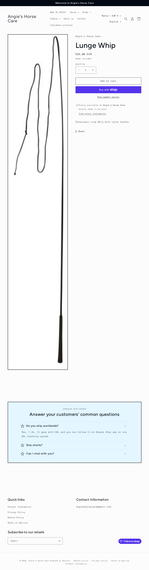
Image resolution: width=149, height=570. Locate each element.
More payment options (108, 97)
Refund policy (81, 561)
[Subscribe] (59, 540)
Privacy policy (100, 561)
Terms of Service (18, 523)
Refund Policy (16, 517)
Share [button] (81, 131)
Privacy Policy (16, 512)
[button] (74, 12)
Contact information (76, 564)
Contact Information (20, 507)
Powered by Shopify (60, 561)
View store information (92, 113)
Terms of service (120, 561)
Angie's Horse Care (39, 561)
